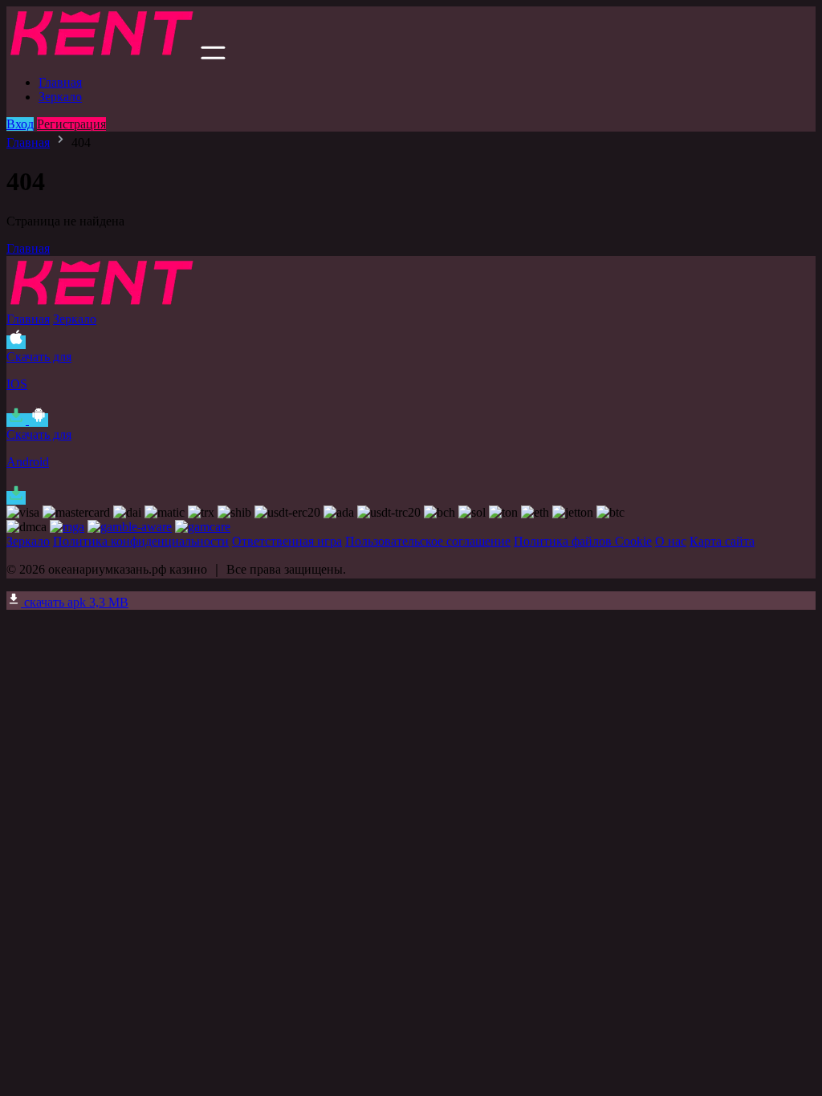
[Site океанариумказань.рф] (101, 55)
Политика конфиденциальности (141, 541)
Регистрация (71, 124)
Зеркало (60, 97)
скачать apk (74, 602)
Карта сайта (722, 541)
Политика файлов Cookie (583, 541)
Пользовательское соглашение (428, 541)
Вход (20, 124)
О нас (670, 541)
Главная (60, 82)
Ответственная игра (287, 541)
